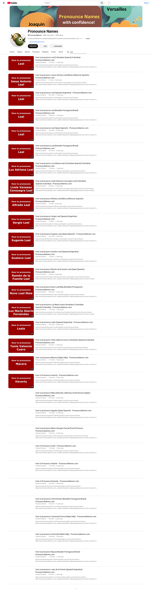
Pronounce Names (40, 62)
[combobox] (71, 3)
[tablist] (76, 51)
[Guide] (3, 3)
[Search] (102, 3)
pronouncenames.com (36, 42)
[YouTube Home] (12, 3)
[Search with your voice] (109, 3)
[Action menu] (95, 57)
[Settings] (136, 3)
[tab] (12, 51)
